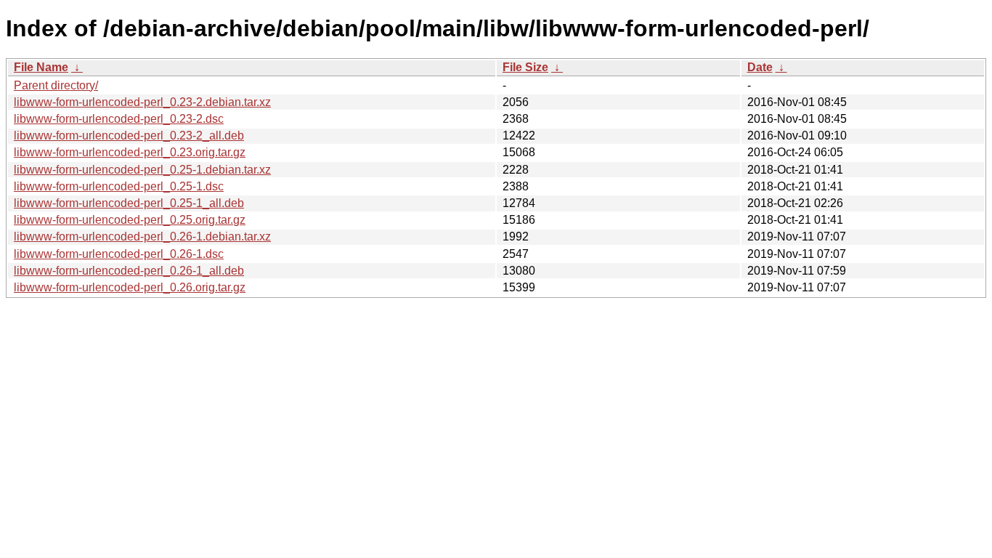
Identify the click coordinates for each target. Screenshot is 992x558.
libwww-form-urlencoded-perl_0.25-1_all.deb (129, 203)
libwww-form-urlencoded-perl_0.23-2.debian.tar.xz (142, 102)
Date (760, 67)
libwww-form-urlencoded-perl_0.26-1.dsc (119, 254)
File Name (41, 67)
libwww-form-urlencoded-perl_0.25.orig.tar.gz (129, 220)
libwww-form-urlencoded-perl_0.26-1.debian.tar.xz (142, 236)
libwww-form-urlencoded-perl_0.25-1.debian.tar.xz (142, 169)
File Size (525, 67)
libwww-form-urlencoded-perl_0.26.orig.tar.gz (129, 287)
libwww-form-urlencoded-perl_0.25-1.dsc (119, 186)
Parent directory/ (56, 85)
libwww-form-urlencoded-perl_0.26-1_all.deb (129, 270)
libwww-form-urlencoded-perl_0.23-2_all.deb (129, 135)
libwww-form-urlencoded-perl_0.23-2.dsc (119, 119)
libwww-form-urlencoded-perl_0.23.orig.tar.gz (129, 152)
